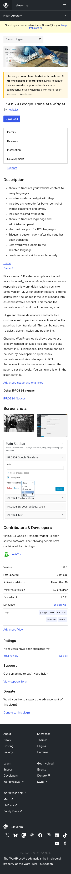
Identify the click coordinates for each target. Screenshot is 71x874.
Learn (7, 763)
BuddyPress (12, 811)
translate (51, 619)
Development (15, 159)
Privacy (8, 752)
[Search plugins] (40, 39)
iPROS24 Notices (14, 398)
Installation (14, 150)
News (7, 740)
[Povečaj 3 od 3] (63, 444)
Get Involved (45, 763)
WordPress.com (15, 793)
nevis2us (13, 109)
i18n (52, 612)
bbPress (10, 805)
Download (12, 118)
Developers (10, 775)
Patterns (42, 752)
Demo (7, 263)
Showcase (43, 734)
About (7, 734)
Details (11, 132)
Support (12, 168)
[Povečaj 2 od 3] (63, 418)
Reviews (12, 141)
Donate (43, 775)
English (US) (61, 604)
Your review (10, 655)
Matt (8, 799)
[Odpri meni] (65, 5)
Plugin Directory (12, 15)
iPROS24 (61, 612)
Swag (42, 781)
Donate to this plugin (16, 712)
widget (62, 619)
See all (63, 655)
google (44, 612)
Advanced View (13, 629)
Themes (42, 740)
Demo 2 (8, 268)
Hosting (8, 746)
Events (41, 769)
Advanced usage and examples (23, 382)
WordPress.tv (13, 781)
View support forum (15, 681)
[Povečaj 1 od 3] (29, 418)
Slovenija (17, 827)
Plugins (41, 746)
